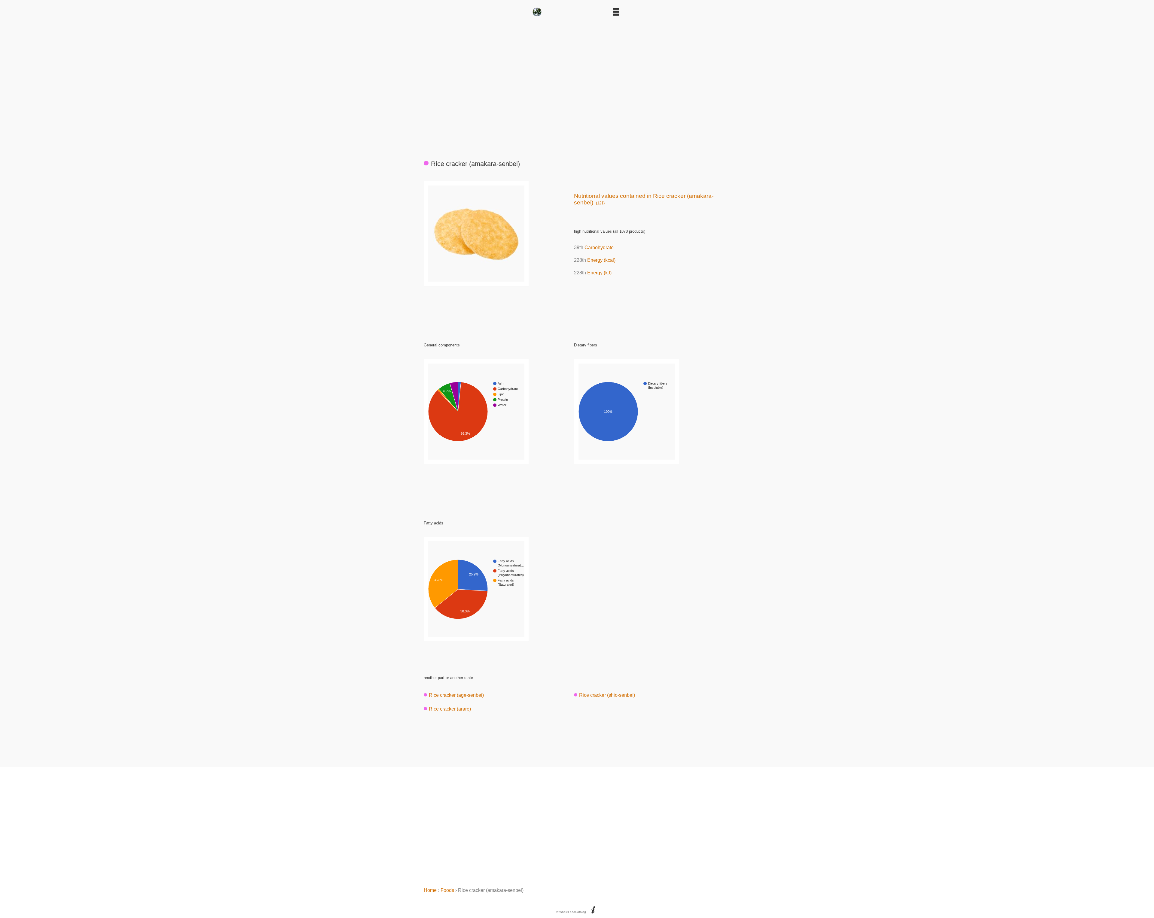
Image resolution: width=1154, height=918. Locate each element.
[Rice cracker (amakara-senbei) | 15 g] (476, 279)
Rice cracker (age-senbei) (456, 695)
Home (430, 890)
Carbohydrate (599, 247)
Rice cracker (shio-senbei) (607, 695)
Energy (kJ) (599, 272)
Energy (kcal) (601, 260)
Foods (447, 890)
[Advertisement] (577, 85)
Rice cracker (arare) (450, 708)
